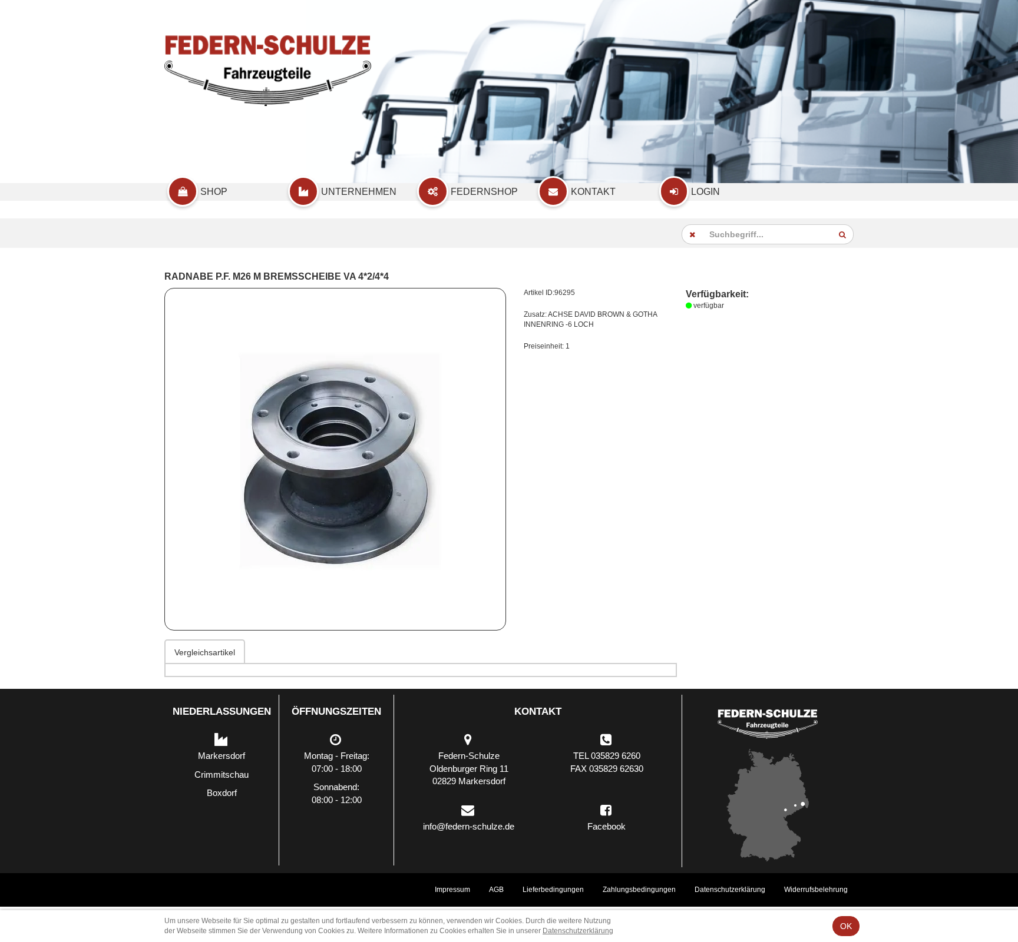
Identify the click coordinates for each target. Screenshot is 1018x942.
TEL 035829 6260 (606, 756)
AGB (496, 889)
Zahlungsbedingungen (639, 889)
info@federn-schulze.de (468, 826)
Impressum (452, 889)
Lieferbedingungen (553, 889)
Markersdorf (221, 756)
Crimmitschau (221, 774)
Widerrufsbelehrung (816, 889)
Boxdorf (222, 793)
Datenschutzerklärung (730, 889)
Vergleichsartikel (204, 652)
